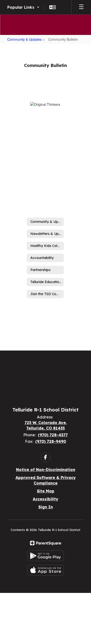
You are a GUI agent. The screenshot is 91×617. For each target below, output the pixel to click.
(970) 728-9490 (50, 441)
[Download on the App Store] (45, 570)
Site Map (45, 491)
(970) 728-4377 (53, 434)
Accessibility (45, 499)
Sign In (45, 506)
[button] (23, 7)
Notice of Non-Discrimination (45, 469)
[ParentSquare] (45, 543)
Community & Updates (24, 39)
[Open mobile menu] (81, 7)
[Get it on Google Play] (45, 555)
